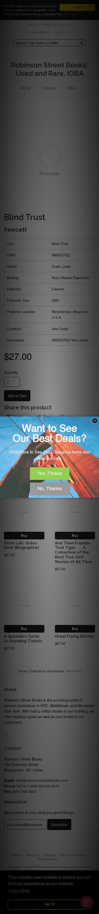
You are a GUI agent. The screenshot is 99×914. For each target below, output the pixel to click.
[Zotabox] (95, 493)
